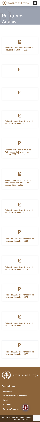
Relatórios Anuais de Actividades (15, 396)
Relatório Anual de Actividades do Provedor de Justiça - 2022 (19, 122)
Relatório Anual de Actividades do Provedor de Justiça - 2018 (19, 296)
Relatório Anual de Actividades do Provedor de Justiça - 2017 (19, 324)
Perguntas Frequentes (11, 409)
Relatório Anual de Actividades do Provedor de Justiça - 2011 (19, 353)
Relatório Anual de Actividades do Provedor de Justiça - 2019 (19, 268)
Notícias (6, 400)
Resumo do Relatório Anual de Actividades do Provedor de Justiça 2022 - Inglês (18, 182)
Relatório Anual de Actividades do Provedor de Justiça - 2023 (19, 48)
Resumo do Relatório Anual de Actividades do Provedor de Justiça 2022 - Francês (18, 152)
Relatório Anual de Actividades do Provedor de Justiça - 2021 (19, 211)
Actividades (7, 391)
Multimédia (7, 405)
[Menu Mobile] (35, 3)
